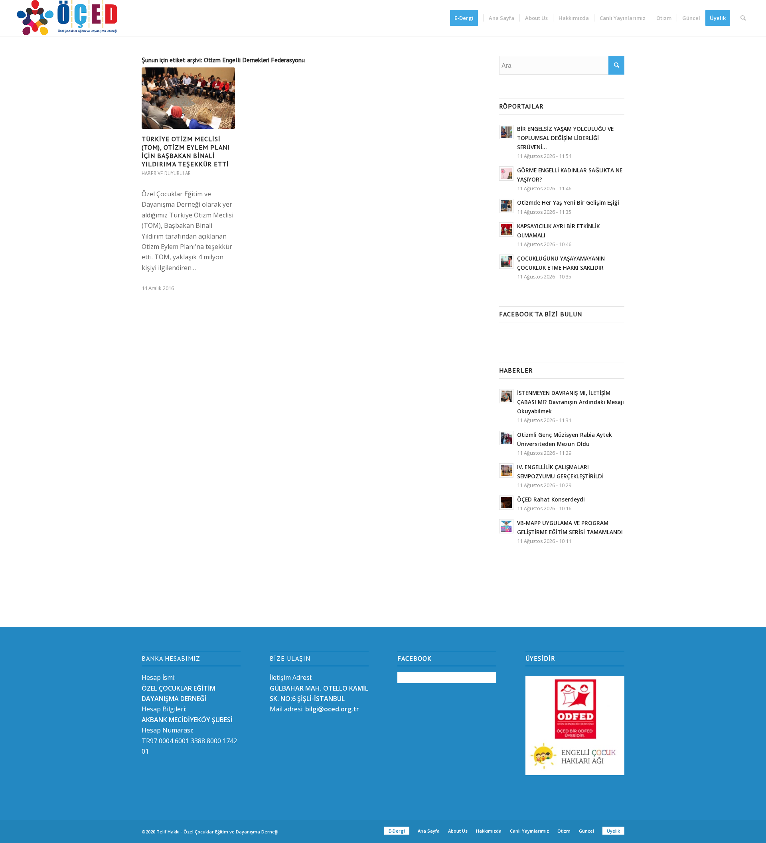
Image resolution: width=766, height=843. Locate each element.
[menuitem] (466, 18)
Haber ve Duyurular (166, 173)
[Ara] (743, 18)
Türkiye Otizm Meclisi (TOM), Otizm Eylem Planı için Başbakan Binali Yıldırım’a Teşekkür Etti (186, 151)
